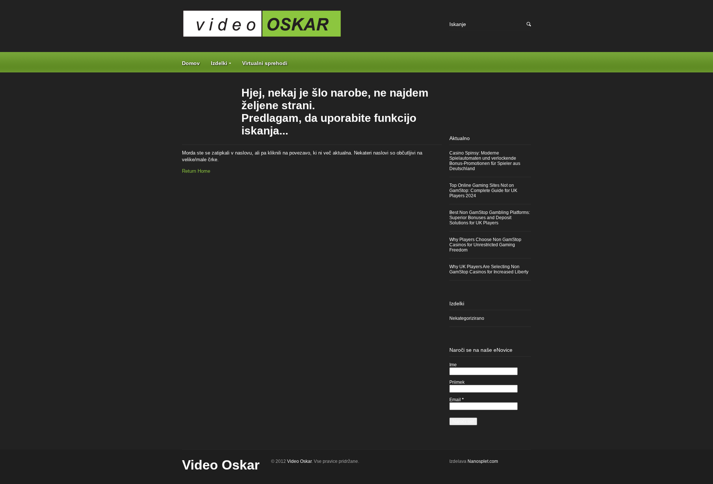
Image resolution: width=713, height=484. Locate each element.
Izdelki (219, 63)
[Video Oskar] (312, 26)
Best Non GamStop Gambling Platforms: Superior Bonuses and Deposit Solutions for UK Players (489, 217)
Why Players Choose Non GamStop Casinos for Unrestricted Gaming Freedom (485, 245)
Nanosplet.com (483, 461)
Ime (453, 364)
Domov (191, 63)
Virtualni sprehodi (264, 63)
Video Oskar (221, 464)
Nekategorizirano (466, 318)
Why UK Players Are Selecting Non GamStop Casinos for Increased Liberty (488, 269)
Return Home (196, 171)
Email (456, 399)
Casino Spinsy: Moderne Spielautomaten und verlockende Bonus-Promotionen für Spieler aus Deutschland (484, 160)
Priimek (457, 382)
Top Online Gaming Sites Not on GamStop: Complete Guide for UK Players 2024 (483, 190)
